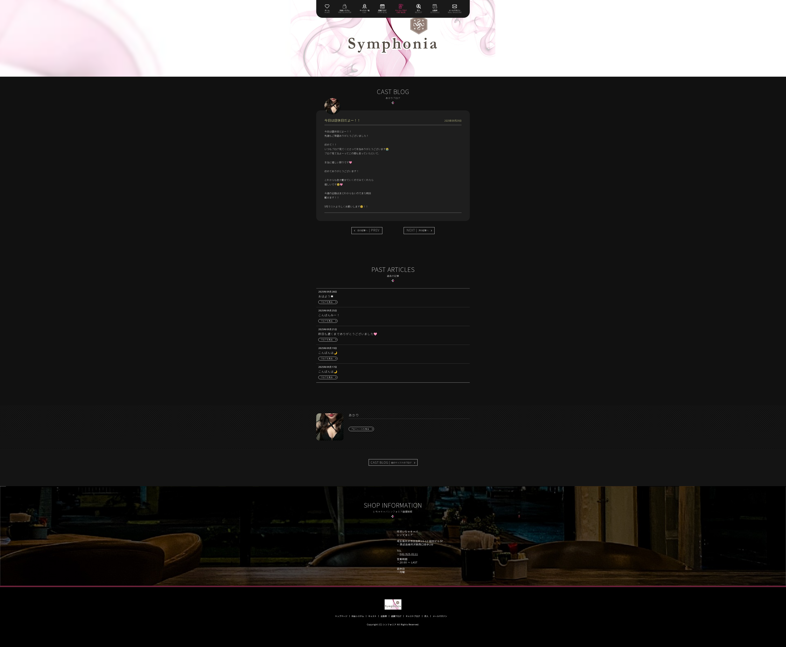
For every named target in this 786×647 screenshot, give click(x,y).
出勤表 (384, 616)
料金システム (358, 616)
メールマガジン (440, 616)
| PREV (368, 230)
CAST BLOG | (391, 462)
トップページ (341, 616)
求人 (426, 616)
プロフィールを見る (360, 429)
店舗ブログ (396, 616)
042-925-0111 (409, 554)
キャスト (372, 616)
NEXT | (418, 230)
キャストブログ (413, 616)
